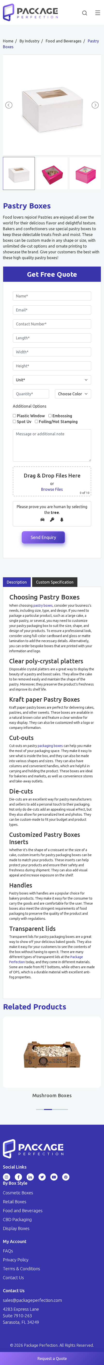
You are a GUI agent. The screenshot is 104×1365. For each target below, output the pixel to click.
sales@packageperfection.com (32, 1300)
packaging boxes (50, 746)
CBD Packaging (17, 1219)
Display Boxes (16, 1228)
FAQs (8, 1250)
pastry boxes (43, 605)
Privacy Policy (16, 1259)
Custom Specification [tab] (55, 582)
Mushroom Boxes (52, 1095)
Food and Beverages (23, 1210)
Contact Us (13, 1277)
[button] (40, 1109)
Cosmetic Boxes (18, 1192)
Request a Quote (52, 1358)
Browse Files (52, 489)
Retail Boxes (14, 1201)
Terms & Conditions (21, 1268)
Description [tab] (17, 582)
